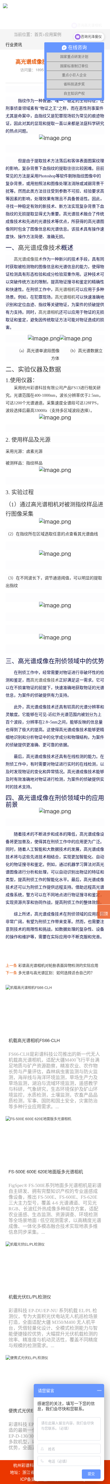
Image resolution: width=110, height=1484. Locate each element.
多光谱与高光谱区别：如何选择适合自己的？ (56, 972)
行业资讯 (14, 44)
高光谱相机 (65, 289)
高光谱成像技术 (39, 247)
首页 (38, 34)
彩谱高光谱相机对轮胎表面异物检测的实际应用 (58, 965)
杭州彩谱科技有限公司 (42, 388)
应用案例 (53, 34)
